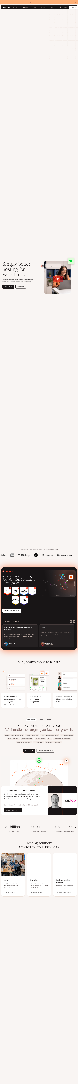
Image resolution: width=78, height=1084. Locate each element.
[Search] (60, 7)
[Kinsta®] (6, 7)
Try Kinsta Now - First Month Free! (37, 2)
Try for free (73, 7)
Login (65, 7)
